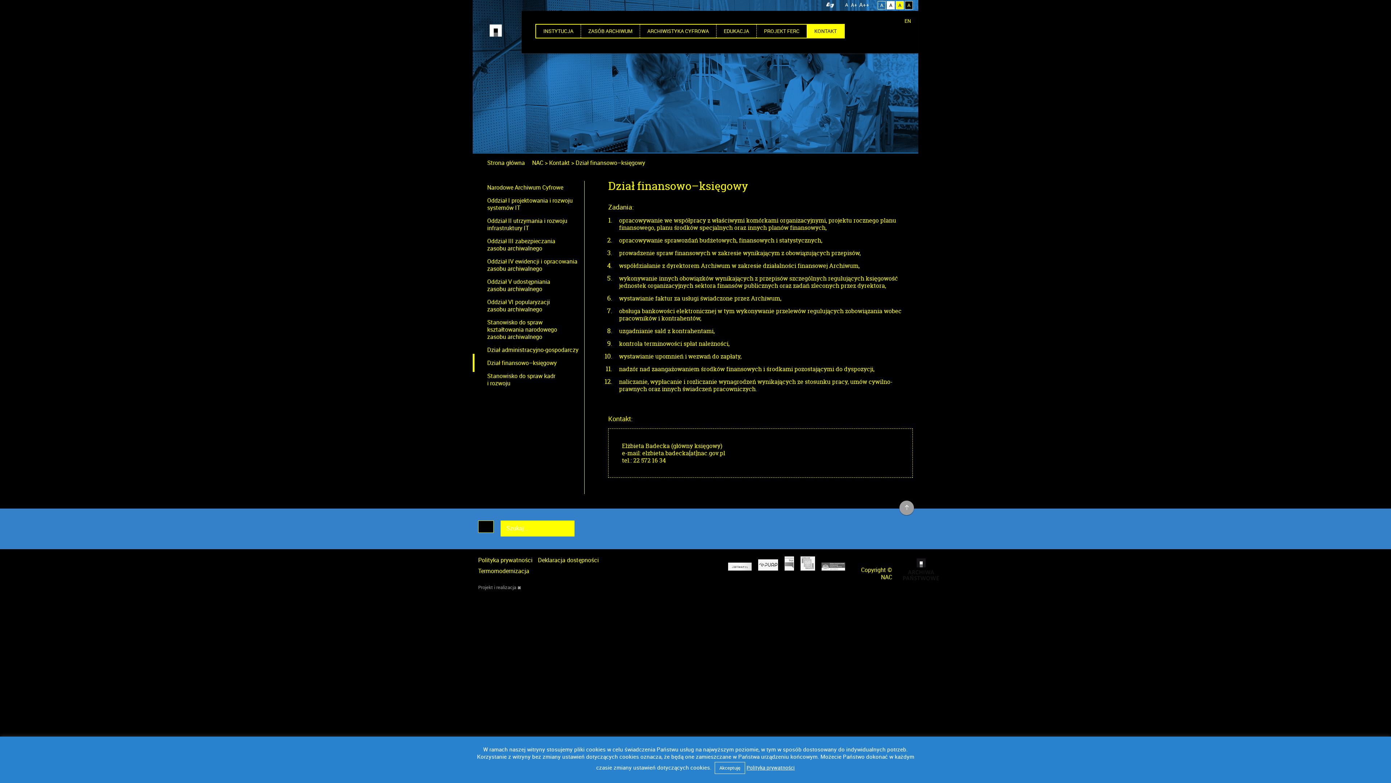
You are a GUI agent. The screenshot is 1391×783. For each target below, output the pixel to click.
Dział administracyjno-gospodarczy (532, 350)
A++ (864, 4)
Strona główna (506, 163)
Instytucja (558, 31)
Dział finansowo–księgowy (522, 363)
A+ (854, 4)
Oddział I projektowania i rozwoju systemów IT (530, 204)
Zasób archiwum (610, 31)
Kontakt (825, 31)
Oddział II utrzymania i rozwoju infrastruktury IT (527, 224)
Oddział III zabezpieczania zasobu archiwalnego (521, 244)
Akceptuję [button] (729, 768)
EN (908, 20)
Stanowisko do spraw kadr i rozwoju (521, 379)
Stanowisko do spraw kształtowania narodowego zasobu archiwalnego (522, 329)
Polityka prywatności (505, 560)
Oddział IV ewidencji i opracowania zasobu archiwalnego (532, 265)
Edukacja (736, 31)
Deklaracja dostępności (568, 560)
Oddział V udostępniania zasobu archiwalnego (518, 285)
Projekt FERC (781, 31)
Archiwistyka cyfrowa (678, 31)
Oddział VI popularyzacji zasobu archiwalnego (518, 305)
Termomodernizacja (503, 571)
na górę (907, 508)
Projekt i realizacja (497, 587)
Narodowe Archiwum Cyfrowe (525, 187)
